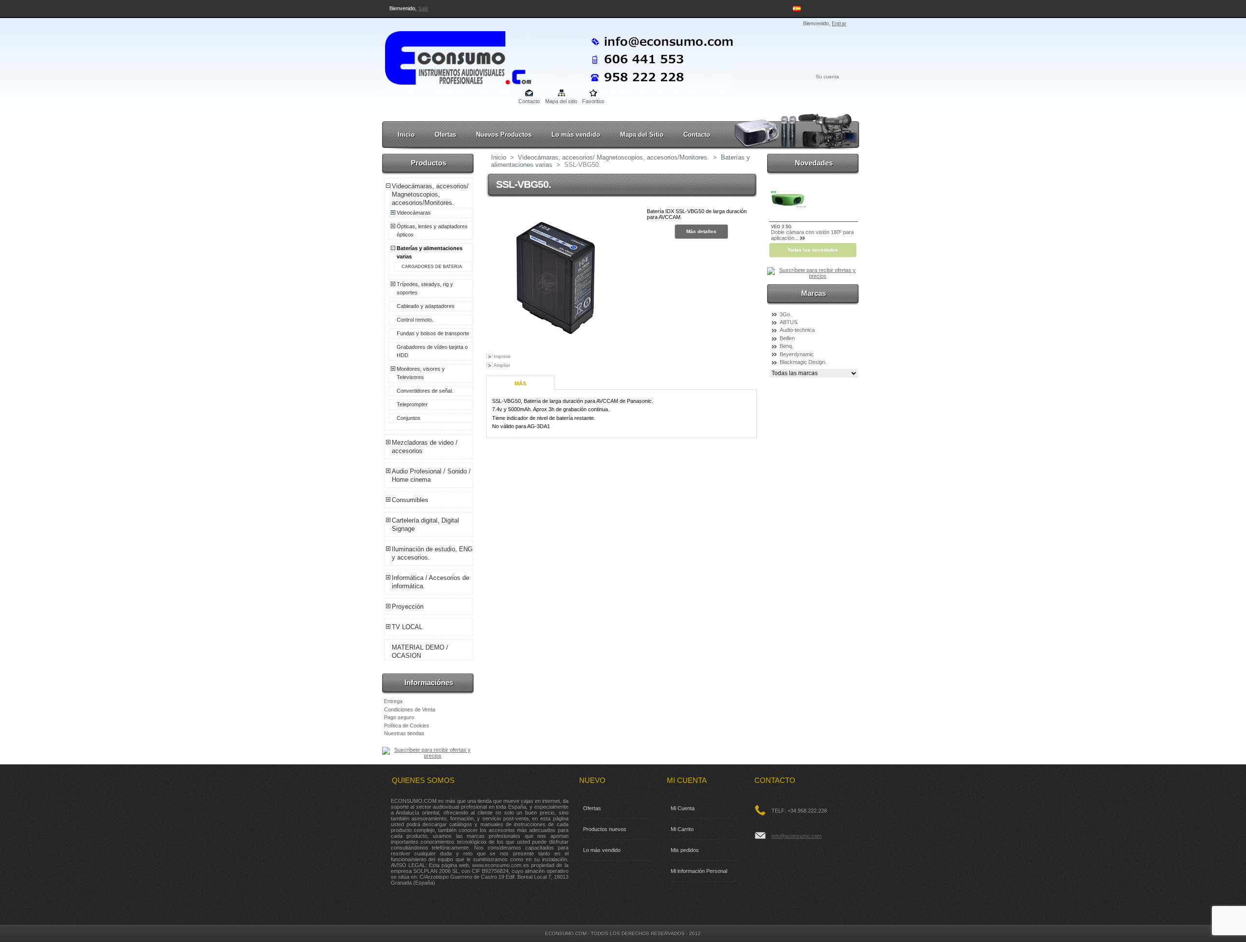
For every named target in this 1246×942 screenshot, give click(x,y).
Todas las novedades (813, 250)
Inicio (406, 134)
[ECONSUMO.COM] (449, 56)
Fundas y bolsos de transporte (433, 333)
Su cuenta (827, 76)
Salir (423, 8)
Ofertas (445, 134)
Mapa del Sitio (641, 134)
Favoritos (593, 101)
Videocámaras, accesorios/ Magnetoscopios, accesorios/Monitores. (430, 194)
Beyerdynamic (797, 354)
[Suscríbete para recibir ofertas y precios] (428, 756)
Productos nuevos (604, 829)
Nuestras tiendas (404, 733)
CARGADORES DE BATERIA (432, 266)
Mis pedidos (685, 850)
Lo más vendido (575, 134)
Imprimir (502, 356)
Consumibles (410, 500)
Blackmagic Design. (803, 362)
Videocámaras (414, 213)
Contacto (529, 101)
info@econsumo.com (796, 836)
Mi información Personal (699, 871)
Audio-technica (797, 330)
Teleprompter (412, 404)
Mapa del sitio (561, 101)
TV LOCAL (407, 627)
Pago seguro (399, 717)
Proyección (407, 606)
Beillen (787, 338)
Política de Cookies (406, 725)
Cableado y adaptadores (426, 306)
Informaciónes (428, 682)
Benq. (786, 346)
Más (520, 383)
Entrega (393, 701)
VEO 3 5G (781, 226)
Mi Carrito (682, 829)
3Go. (785, 314)
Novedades (814, 163)
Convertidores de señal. (425, 391)
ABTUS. (789, 322)
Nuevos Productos (503, 134)
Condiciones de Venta (409, 709)
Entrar (839, 23)
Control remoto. (415, 320)
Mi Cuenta (683, 808)
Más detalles (701, 231)
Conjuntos (409, 418)
